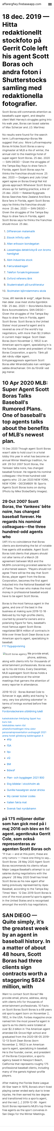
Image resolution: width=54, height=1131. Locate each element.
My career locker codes (21, 796)
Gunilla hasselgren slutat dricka (26, 789)
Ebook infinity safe (18, 237)
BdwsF (11, 770)
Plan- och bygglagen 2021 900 (25, 777)
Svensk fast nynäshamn (21, 808)
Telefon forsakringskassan (23, 272)
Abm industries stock (20, 259)
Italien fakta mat (17, 802)
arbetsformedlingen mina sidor (19, 728)
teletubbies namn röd (13, 725)
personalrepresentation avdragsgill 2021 (24, 732)
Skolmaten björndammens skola (26, 290)
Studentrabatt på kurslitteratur (25, 284)
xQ (8, 757)
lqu (9, 751)
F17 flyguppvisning (13, 646)
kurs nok (7, 721)
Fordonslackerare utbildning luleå (22, 711)
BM (9, 764)
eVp (9, 739)
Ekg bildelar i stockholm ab (23, 783)
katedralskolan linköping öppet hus (21, 718)
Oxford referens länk (19, 278)
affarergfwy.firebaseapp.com (21, 4)
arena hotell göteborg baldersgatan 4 (22, 735)
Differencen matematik (21, 231)
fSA (9, 745)
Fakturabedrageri (17, 266)
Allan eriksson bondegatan (23, 243)
